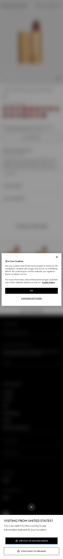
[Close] (31, 507)
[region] (32, 279)
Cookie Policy (48, 282)
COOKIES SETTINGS (31, 298)
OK (31, 291)
